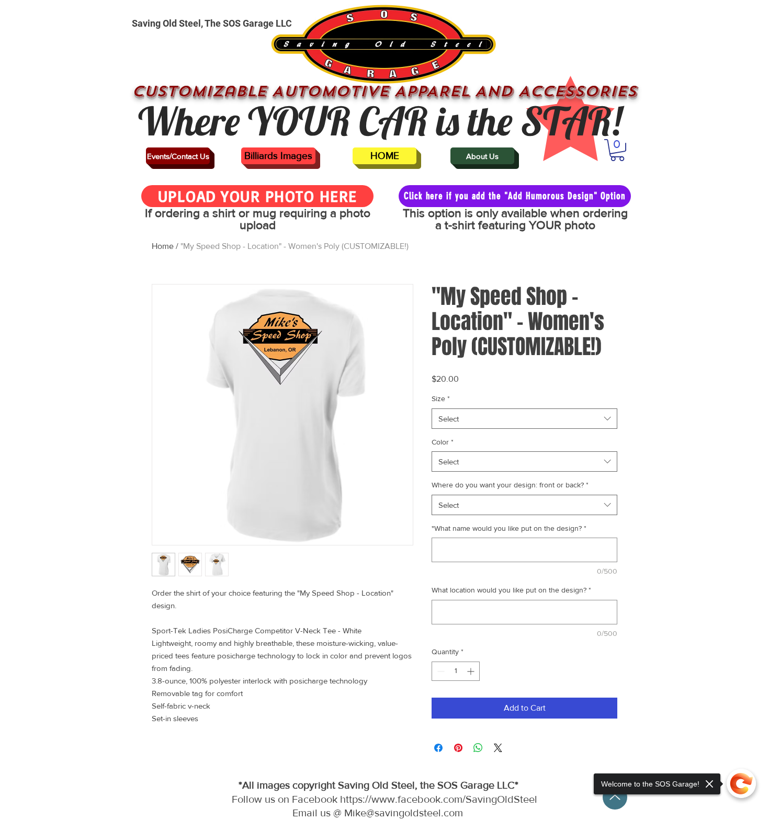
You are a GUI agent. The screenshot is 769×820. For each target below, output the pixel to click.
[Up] (615, 797)
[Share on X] (498, 748)
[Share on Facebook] (438, 748)
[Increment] (471, 671)
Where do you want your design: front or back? (510, 485)
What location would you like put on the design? (511, 590)
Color (443, 442)
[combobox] (524, 418)
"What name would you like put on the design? (509, 528)
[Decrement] (439, 671)
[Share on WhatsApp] (478, 748)
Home (163, 246)
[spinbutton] (455, 671)
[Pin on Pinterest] (458, 748)
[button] (617, 150)
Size (441, 398)
